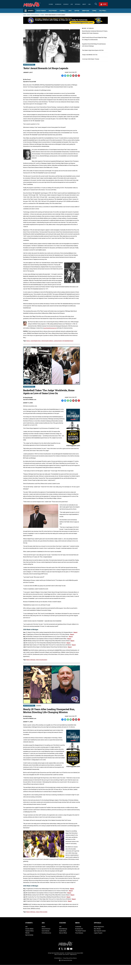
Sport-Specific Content (100, 930)
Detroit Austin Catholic (47, 340)
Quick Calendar (45, 930)
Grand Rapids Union (36, 340)
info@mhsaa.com (73, 954)
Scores (51, 4)
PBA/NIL (27, 933)
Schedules (58, 4)
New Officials (97, 928)
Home (24, 14)
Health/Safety (62, 930)
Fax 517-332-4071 (66, 954)
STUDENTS (28, 923)
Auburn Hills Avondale (41, 912)
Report (75, 632)
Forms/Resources (46, 933)
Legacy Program (98, 933)
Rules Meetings (63, 928)
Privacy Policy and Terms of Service (70, 958)
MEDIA (77, 923)
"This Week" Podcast (80, 930)
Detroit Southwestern (41, 659)
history (28, 340)
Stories (42, 14)
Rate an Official (63, 933)
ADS (43, 923)
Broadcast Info (79, 928)
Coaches (38, 705)
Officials (77, 4)
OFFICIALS (97, 923)
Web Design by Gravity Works (66, 960)
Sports (28, 14)
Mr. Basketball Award (67, 340)
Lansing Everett (58, 340)
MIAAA (43, 926)
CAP (60, 926)
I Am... (89, 4)
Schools (65, 4)
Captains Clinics (29, 930)
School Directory (46, 928)
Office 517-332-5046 (58, 954)
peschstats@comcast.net (50, 328)
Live (72, 4)
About (84, 4)
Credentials (78, 926)
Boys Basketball (35, 14)
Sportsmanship (29, 935)
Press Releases (79, 933)
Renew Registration (99, 926)
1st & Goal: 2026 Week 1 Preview (90, 59)
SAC (26, 926)
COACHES (62, 923)
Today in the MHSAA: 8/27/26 (89, 54)
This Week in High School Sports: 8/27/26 (93, 50)
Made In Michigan (31, 659)
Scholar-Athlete (29, 928)
